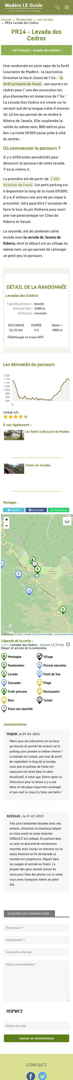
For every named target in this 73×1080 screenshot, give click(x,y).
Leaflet (19, 634)
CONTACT (36, 1064)
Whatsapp (60, 510)
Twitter (15, 510)
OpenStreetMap (40, 634)
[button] (37, 576)
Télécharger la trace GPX (25, 337)
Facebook (37, 510)
